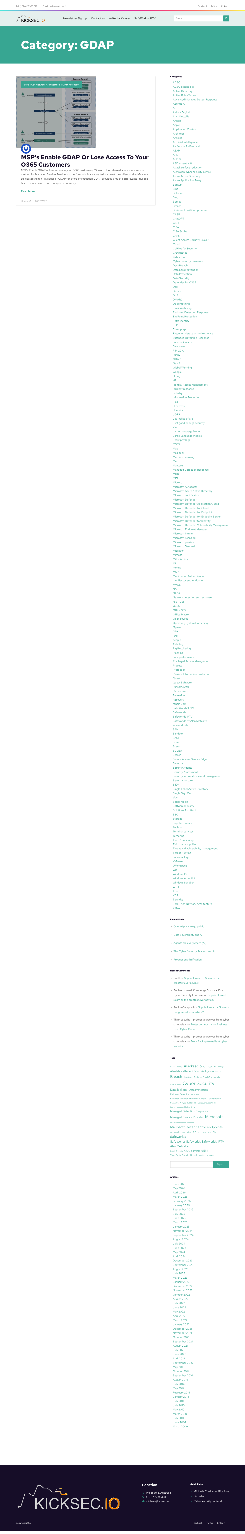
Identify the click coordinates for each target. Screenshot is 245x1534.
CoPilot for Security (185, 248)
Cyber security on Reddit (208, 1501)
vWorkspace (180, 865)
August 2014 (180, 1380)
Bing (175, 189)
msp (204, 1132)
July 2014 (178, 1384)
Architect (178, 133)
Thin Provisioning (183, 840)
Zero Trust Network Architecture (42, 84)
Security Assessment (185, 772)
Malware (178, 465)
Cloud (176, 244)
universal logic (181, 857)
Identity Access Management (190, 384)
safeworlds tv (180, 725)
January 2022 (181, 1324)
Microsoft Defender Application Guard (196, 504)
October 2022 (181, 1294)
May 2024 (179, 1252)
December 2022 (182, 1286)
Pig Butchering (182, 648)
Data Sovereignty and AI (188, 935)
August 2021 (180, 1345)
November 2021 (182, 1333)
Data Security (181, 278)
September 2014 (183, 1375)
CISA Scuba (180, 231)
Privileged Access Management (191, 661)
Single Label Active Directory (190, 789)
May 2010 (178, 1409)
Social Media (180, 802)
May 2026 (179, 1188)
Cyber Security (198, 1083)
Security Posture (183, 1151)
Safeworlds (179, 712)
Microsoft (74, 84)
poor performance (183, 657)
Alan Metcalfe (181, 116)
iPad (175, 401)
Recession (179, 695)
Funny (176, 355)
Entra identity (181, 321)
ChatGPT (178, 218)
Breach (177, 206)
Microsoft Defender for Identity (191, 521)
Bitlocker (178, 193)
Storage (177, 818)
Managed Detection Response (191, 469)
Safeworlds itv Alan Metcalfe (190, 721)
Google (177, 372)
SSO (175, 814)
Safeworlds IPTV (182, 716)
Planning (178, 653)
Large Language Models (187, 436)
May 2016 (178, 1367)
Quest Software (182, 682)
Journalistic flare (183, 418)
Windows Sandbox (183, 882)
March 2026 (180, 1196)
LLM (193, 1107)
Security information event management (197, 776)
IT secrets (178, 406)
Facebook (202, 6)
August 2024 (180, 1239)
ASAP (176, 150)
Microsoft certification (186, 495)
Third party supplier (184, 844)
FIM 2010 (178, 350)
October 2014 (181, 1371)
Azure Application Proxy (187, 180)
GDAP (64, 84)
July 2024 (179, 1243)
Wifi (175, 870)
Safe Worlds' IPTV (183, 708)
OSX (175, 631)
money (177, 567)
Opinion (177, 627)
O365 (176, 606)
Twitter (214, 6)
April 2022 (179, 1316)
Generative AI (215, 1098)
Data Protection (182, 274)
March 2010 (180, 1414)
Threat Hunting (182, 853)
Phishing (178, 644)
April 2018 (179, 1358)
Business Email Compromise (190, 210)
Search (177, 755)
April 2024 (179, 1256)
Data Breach (180, 265)
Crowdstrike (180, 252)
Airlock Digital (181, 112)
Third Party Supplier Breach (183, 1155)
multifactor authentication (188, 580)
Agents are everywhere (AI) (190, 943)
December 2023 (182, 1260)
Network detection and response (192, 597)
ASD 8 (177, 159)
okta (209, 1132)
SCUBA (177, 750)
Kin (175, 427)
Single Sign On (182, 793)
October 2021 (181, 1337)
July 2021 (178, 1350)
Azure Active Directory (186, 176)
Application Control (184, 129)
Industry (177, 393)
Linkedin (199, 1496)
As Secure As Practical (186, 146)
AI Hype (221, 1067)
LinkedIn (225, 6)
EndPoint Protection (185, 316)
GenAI (204, 1098)
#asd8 (179, 1067)
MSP (175, 572)
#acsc (172, 1067)
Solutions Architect (184, 810)
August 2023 (180, 1269)
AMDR (177, 121)
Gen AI (177, 363)
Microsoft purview (183, 542)
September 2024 (183, 1235)
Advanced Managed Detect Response (195, 99)
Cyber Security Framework (189, 261)
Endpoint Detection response (184, 1094)
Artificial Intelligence (185, 142)
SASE (176, 738)
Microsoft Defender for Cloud (190, 508)
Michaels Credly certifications (211, 1491)
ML (175, 563)
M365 (176, 444)
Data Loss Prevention (185, 270)
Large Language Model (186, 431)
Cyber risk (179, 257)
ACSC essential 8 (183, 86)
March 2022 (180, 1320)
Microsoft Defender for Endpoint (192, 512)
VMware (178, 861)
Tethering (178, 836)
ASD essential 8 (182, 163)
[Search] (226, 18)
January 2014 (181, 1396)
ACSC (176, 82)
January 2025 (181, 1226)
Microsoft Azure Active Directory (192, 491)
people (177, 640)
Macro (176, 461)
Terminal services (183, 831)
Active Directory (182, 91)
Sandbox (178, 733)
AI (174, 108)
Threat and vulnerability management (195, 848)
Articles (177, 138)
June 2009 (179, 1422)
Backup (177, 184)
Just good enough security (189, 423)
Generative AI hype (178, 1103)
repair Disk (179, 704)
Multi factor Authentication (189, 576)
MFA (175, 478)
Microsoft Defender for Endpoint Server (197, 516)
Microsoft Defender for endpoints (196, 1127)
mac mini (178, 452)
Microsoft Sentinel (184, 546)
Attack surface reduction (187, 167)
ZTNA (176, 908)
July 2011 (178, 1401)
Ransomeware (181, 687)
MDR (176, 474)
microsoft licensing (177, 1132)
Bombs (177, 201)
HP (174, 380)
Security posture (183, 780)
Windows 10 (180, 874)
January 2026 (181, 1205)
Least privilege (181, 440)
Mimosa (177, 555)
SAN (175, 729)
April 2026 (179, 1192)
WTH (176, 887)
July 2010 (179, 1405)
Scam (176, 742)
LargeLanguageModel (207, 1103)
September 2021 (183, 1341)
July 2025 (179, 1214)
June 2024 (179, 1248)
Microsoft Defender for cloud (182, 1122)
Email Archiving (182, 308)
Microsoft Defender (184, 499)
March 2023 (180, 1277)
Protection (179, 669)
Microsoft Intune (183, 533)
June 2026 (179, 1184)
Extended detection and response (193, 333)
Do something (181, 303)
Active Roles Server (184, 95)
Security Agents (182, 767)
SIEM (176, 784)
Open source (180, 618)
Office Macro (181, 614)
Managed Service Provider (187, 1117)
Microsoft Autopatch (185, 487)
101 (204, 1066)
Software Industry (183, 806)
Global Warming (182, 367)
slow (175, 797)
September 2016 (183, 1363)
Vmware (210, 1155)
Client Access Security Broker (190, 240)
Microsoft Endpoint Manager (190, 529)
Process (177, 665)
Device (177, 291)
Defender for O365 (184, 282)
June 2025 (179, 1218)
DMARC (178, 299)
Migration (178, 550)
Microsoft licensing (184, 538)
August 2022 (180, 1299)
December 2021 (182, 1328)
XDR (175, 895)
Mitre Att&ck (180, 559)
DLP (175, 295)
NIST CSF (179, 601)
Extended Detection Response (191, 338)
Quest (176, 678)
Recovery (178, 699)
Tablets (177, 827)
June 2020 (179, 1354)
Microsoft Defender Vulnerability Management (201, 525)
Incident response (183, 389)
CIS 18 (176, 223)
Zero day (178, 899)
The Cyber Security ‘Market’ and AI (194, 951)
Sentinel (195, 1150)
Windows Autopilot (184, 878)
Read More (25, 193)
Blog (175, 197)
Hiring (176, 376)
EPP (175, 325)
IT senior (178, 410)
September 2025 (183, 1209)
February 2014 (181, 1392)
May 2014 (178, 1388)
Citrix (176, 235)
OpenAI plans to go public (189, 926)
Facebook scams (182, 342)
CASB (176, 214)
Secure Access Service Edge (190, 759)
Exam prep (179, 329)
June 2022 (179, 1307)
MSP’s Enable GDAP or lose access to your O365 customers (85, 161)
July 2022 (179, 1303)
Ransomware (180, 691)
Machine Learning (183, 457)
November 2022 (182, 1290)
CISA (176, 227)
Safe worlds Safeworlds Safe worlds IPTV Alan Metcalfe (197, 1144)
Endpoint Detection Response (190, 312)
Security (178, 763)
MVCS (177, 584)
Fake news (179, 346)
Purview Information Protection (191, 674)
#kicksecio (193, 1066)
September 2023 (183, 1265)
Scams (177, 746)
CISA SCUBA (175, 1084)
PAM (175, 636)
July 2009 (179, 1418)
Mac (175, 448)
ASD (175, 155)
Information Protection (186, 397)
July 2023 (179, 1273)
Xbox (176, 891)
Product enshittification (188, 959)
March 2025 (180, 1222)
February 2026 (182, 1201)
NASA (176, 593)
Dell (175, 287)
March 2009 (180, 1426)
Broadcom (188, 1077)
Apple (176, 125)
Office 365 (179, 610)
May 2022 (179, 1311)
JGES (176, 414)
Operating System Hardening (190, 623)
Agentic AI (179, 103)
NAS (175, 589)
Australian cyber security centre (192, 172)
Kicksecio (191, 1102)
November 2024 (183, 1231)
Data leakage (178, 1090)
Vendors (202, 1155)
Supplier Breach (182, 823)
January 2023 (181, 1282)
